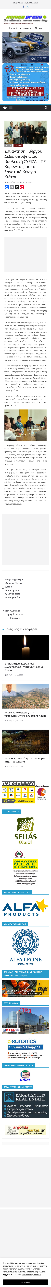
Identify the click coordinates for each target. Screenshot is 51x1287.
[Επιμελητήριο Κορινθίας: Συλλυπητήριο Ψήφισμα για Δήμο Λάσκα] (25, 636)
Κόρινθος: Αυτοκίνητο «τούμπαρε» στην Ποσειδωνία (24, 760)
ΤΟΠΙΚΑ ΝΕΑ (18, 145)
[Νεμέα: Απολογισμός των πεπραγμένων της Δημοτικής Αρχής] (25, 685)
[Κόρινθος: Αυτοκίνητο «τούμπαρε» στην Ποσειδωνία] (25, 731)
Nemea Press (26, 182)
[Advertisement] (25, 254)
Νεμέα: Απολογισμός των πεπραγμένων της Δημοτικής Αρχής (25, 714)
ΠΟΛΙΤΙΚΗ (8, 145)
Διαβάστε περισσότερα (31, 1275)
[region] (25, 1272)
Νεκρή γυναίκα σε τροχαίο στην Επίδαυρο (11, 614)
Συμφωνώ (25, 1282)
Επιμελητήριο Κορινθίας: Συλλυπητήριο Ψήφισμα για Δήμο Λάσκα (24, 667)
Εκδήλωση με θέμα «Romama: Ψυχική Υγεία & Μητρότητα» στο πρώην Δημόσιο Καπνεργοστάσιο (14, 588)
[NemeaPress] (5, 108)
